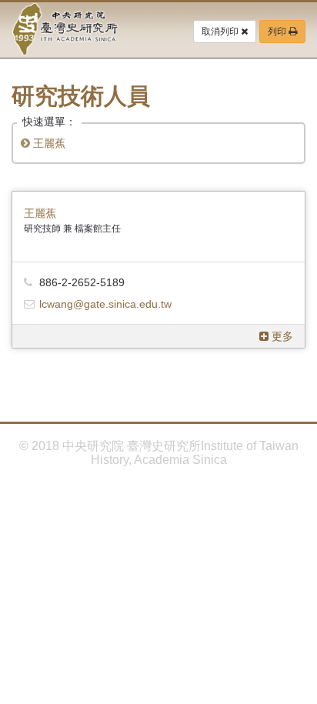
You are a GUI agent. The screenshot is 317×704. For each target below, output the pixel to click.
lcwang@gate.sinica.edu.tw (105, 304)
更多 (281, 336)
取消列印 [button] (221, 31)
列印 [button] (278, 31)
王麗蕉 (47, 143)
